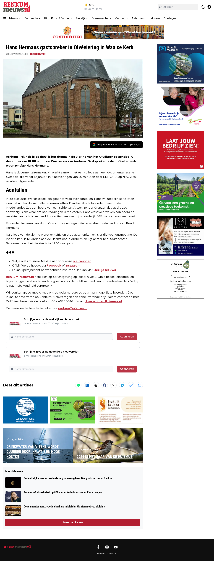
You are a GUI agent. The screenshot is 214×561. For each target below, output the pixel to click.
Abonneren (127, 336)
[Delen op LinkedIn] (87, 385)
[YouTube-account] (116, 547)
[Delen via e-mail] (140, 385)
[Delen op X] (113, 385)
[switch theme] (203, 7)
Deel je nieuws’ (105, 270)
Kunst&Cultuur (60, 18)
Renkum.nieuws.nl (20, 277)
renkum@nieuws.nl (72, 308)
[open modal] (209, 7)
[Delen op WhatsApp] (78, 385)
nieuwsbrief (82, 261)
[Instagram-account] (107, 547)
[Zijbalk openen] (5, 18)
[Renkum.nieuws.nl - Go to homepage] (17, 546)
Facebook (54, 265)
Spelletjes (170, 18)
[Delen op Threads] (96, 385)
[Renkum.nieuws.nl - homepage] (17, 7)
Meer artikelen (73, 522)
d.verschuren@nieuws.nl (103, 301)
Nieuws (13, 18)
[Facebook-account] (98, 547)
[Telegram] (122, 385)
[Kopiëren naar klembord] (131, 385)
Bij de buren (38, 54)
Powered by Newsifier (107, 553)
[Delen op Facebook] (105, 385)
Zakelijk (81, 18)
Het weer (154, 18)
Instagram (73, 265)
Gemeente (31, 18)
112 (45, 18)
